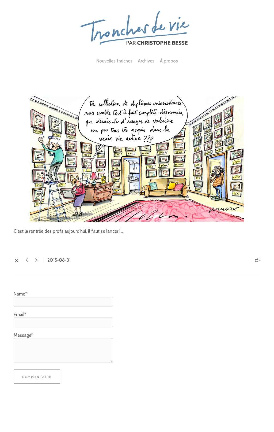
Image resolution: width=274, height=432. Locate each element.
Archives (146, 61)
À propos (169, 61)
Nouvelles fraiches (114, 61)
